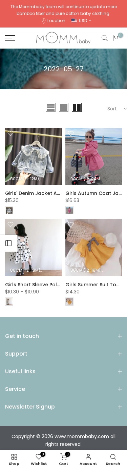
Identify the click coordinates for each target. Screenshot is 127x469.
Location (56, 20)
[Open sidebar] (8, 243)
